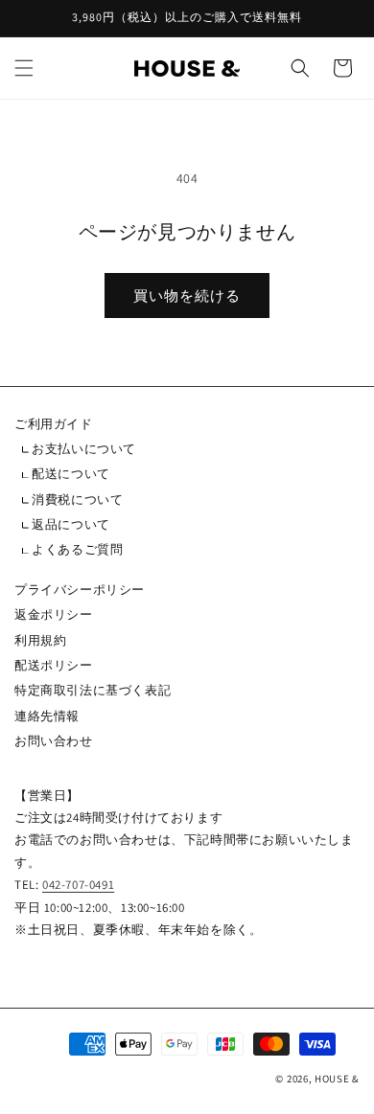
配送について (69, 474)
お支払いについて (82, 449)
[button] (24, 68)
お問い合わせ (53, 741)
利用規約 (40, 640)
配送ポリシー (53, 665)
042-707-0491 (78, 884)
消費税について (76, 499)
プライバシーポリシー (79, 589)
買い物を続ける (187, 295)
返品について (69, 524)
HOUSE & (337, 1078)
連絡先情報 (47, 716)
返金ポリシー (53, 614)
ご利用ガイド (53, 424)
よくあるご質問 (76, 549)
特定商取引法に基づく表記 (92, 690)
